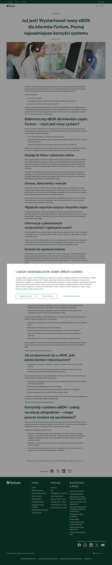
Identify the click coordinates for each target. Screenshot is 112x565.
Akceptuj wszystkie (25, 296)
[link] (10, 2)
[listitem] (10, 2)
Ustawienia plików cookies (71, 296)
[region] (56, 284)
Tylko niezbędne (47, 296)
